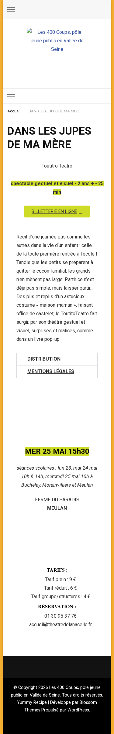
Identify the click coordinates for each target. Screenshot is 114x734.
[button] (57, 359)
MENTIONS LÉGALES (50, 371)
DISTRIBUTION (43, 359)
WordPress (78, 710)
